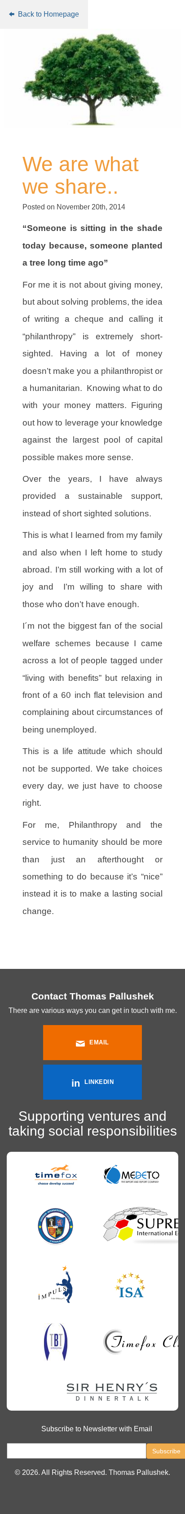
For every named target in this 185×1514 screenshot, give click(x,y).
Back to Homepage (47, 14)
